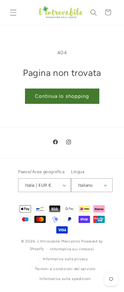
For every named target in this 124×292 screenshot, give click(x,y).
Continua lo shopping (62, 96)
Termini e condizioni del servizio (65, 269)
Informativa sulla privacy (65, 259)
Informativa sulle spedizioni (65, 279)
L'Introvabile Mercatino (58, 241)
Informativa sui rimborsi (72, 249)
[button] (13, 12)
